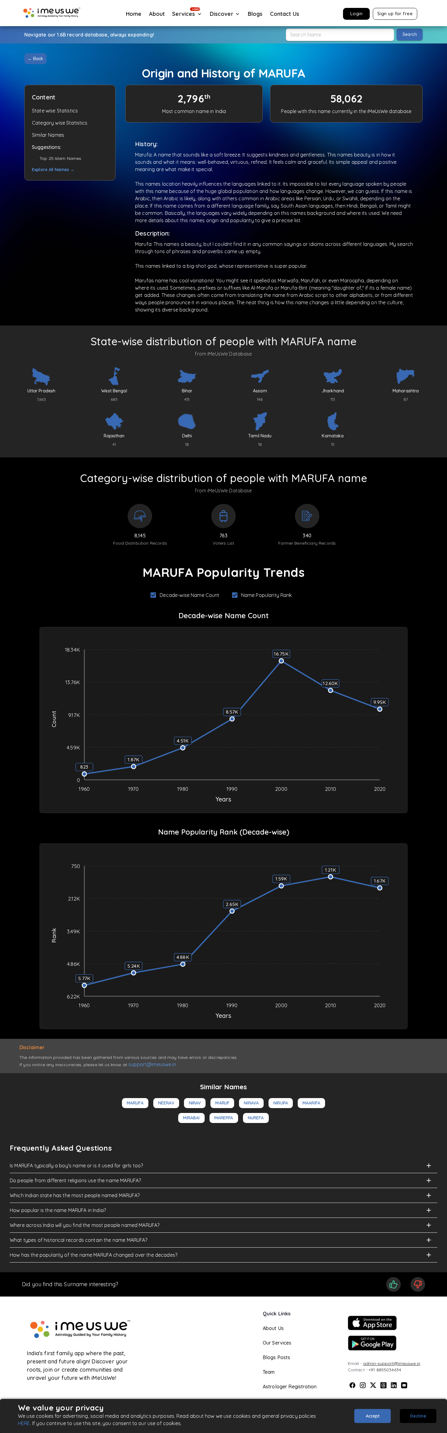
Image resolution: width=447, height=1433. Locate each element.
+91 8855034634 (385, 1370)
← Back (35, 58)
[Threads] (383, 1385)
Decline (418, 1416)
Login (356, 13)
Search (410, 34)
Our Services (277, 1343)
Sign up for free (395, 13)
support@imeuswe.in (152, 1064)
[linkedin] (393, 1385)
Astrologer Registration (290, 1386)
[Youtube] (404, 1385)
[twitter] (373, 1385)
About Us (273, 1328)
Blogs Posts (276, 1357)
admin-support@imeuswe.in (391, 1363)
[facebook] (352, 1385)
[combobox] (340, 34)
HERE (24, 1423)
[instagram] (362, 1385)
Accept (372, 1416)
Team (269, 1372)
